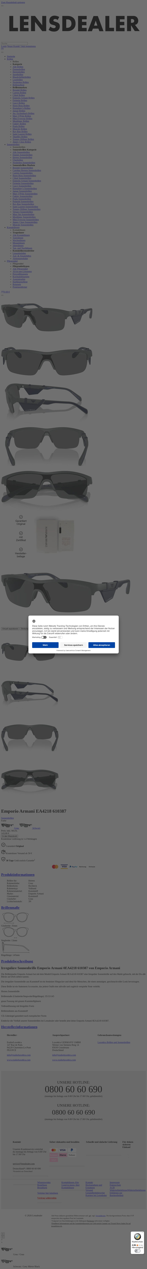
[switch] (137, 1251)
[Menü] (142, 1233)
